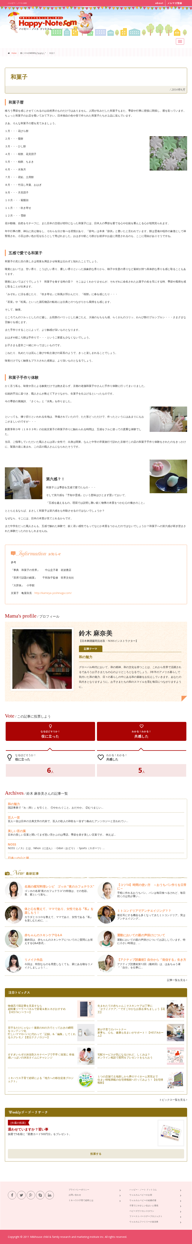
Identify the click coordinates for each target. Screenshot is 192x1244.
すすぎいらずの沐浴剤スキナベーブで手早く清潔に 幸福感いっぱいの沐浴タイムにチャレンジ (41, 1056)
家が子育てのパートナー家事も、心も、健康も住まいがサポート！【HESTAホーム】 (131, 1032)
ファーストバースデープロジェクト (145, 1216)
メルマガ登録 (174, 3)
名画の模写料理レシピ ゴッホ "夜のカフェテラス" (59, 886)
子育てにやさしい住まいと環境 (143, 1205)
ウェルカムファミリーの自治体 (143, 1221)
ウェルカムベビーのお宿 (140, 1194)
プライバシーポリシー (79, 1189)
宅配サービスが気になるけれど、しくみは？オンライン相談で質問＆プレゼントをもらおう (125, 1056)
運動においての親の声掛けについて (141, 935)
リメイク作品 (34, 960)
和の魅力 (14, 804)
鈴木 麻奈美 (95, 633)
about (159, 3)
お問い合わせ (75, 1194)
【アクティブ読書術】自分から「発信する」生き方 (151, 960)
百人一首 (14, 817)
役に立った (50, 731)
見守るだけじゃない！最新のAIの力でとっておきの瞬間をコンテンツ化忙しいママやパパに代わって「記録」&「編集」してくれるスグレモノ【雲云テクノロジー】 (42, 1032)
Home (13, 53)
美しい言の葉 (17, 831)
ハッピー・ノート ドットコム (143, 1189)
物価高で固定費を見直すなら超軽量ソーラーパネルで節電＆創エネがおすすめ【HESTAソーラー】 (37, 1009)
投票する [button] (96, 1153)
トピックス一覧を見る (172, 1099)
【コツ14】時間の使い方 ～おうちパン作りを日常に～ (152, 886)
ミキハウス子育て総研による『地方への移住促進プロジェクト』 (41, 1079)
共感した (141, 731)
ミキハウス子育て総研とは (81, 1200)
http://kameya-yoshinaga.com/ (53, 593)
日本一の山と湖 (18, 858)
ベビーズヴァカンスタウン (141, 1210)
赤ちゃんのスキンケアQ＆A (43, 935)
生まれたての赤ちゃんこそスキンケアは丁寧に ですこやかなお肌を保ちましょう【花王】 (131, 1009)
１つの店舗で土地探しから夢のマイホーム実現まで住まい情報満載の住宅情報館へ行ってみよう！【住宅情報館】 (130, 1080)
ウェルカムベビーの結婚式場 (142, 1200)
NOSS (12, 844)
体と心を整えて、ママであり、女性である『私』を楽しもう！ (59, 910)
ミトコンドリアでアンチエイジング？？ (144, 911)
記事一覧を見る (176, 980)
